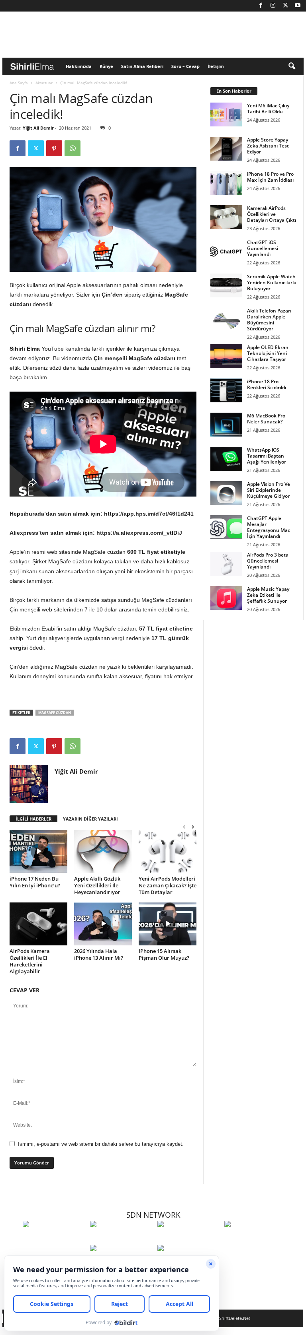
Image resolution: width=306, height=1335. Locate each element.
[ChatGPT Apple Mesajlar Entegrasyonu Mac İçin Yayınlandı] (226, 527)
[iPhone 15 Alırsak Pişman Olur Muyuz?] (167, 923)
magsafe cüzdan (54, 712)
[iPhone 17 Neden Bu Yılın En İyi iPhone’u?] (38, 851)
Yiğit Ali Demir (38, 128)
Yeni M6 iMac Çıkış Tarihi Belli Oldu (268, 108)
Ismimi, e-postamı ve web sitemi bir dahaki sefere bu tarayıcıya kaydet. (101, 1144)
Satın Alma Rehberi (142, 66)
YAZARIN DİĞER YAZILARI (90, 819)
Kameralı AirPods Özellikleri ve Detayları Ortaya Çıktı (271, 214)
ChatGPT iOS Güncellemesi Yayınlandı (262, 248)
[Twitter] (285, 6)
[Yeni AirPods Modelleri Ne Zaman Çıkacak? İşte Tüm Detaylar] (167, 851)
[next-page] (192, 827)
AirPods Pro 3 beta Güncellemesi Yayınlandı (267, 560)
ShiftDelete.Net (234, 1318)
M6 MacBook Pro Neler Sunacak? (266, 418)
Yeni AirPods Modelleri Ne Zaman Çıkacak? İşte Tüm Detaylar (167, 885)
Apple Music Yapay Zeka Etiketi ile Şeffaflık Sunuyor (268, 595)
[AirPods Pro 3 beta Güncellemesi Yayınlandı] (226, 564)
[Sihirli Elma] (121, 1239)
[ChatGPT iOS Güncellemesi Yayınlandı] (226, 251)
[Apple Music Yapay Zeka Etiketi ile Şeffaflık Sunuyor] (226, 598)
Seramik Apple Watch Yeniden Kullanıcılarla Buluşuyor (271, 282)
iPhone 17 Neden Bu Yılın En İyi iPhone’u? (35, 882)
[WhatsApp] (72, 148)
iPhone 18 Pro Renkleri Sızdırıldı (266, 384)
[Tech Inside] (256, 1239)
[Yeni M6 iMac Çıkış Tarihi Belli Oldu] (226, 114)
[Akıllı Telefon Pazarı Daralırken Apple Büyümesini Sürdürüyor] (226, 320)
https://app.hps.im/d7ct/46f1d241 (149, 513)
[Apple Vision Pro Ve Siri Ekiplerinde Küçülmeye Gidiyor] (226, 493)
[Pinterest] (54, 148)
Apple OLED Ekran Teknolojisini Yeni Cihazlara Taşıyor (267, 353)
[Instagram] (273, 6)
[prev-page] (184, 827)
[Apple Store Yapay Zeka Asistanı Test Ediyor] (226, 149)
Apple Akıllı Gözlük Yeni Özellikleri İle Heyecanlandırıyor (97, 885)
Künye (106, 66)
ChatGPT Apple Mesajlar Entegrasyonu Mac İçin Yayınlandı (268, 527)
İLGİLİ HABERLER (33, 819)
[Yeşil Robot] (189, 1239)
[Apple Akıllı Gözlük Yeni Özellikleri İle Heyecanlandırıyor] (103, 851)
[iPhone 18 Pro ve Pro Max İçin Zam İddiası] (226, 183)
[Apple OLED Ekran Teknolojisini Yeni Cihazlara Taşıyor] (226, 356)
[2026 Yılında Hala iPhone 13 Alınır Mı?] (103, 923)
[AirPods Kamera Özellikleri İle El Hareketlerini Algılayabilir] (38, 923)
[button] (291, 66)
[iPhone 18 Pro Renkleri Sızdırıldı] (226, 390)
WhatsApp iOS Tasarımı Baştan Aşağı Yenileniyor (266, 455)
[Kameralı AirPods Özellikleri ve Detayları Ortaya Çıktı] (226, 217)
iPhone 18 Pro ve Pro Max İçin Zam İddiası (270, 177)
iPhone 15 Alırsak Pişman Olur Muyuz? (164, 954)
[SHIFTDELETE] (54, 1239)
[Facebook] (260, 6)
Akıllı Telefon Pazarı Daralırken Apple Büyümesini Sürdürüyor (269, 319)
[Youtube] (297, 6)
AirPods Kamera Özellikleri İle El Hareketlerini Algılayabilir (30, 961)
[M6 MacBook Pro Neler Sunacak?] (226, 425)
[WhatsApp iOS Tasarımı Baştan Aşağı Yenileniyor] (226, 459)
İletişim (216, 66)
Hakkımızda (79, 66)
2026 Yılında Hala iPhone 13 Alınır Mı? (98, 954)
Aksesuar (44, 82)
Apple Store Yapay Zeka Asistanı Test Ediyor (268, 145)
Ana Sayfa (19, 82)
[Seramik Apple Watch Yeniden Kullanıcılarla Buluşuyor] (226, 285)
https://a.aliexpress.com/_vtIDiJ (139, 533)
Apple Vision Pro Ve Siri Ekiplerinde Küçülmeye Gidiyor (268, 490)
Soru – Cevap (185, 66)
